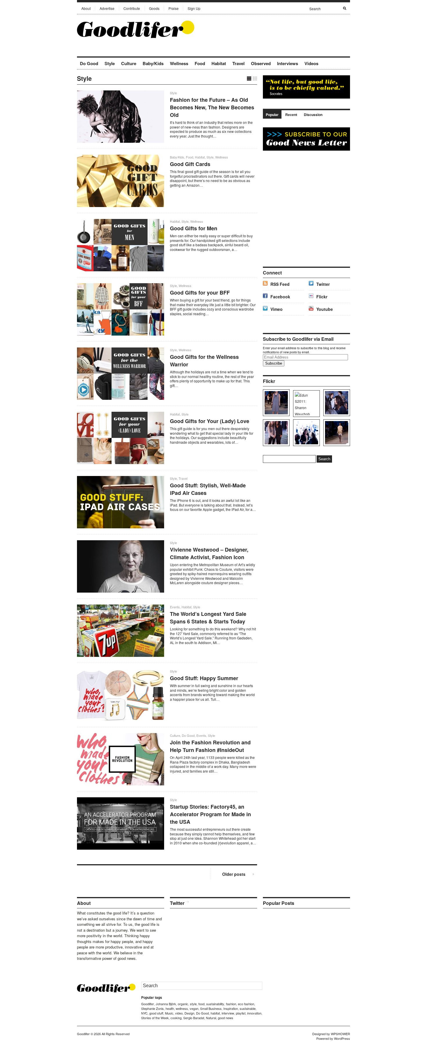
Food (200, 63)
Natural (211, 1017)
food (201, 1003)
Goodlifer (147, 1003)
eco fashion (246, 1003)
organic (183, 1003)
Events (175, 607)
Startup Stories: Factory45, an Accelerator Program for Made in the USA (210, 814)
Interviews (287, 63)
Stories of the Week (155, 1017)
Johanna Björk (166, 1003)
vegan (194, 1008)
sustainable (248, 1008)
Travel (238, 63)
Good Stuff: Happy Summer (204, 678)
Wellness (179, 63)
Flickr (321, 296)
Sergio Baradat (193, 1017)
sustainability (215, 1003)
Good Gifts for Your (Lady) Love (209, 421)
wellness (182, 1008)
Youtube (324, 309)
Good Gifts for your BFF (200, 292)
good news (225, 1017)
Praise (173, 8)
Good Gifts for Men (193, 228)
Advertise (107, 8)
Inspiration (230, 1008)
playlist (240, 1013)
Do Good (89, 63)
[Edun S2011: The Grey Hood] (275, 402)
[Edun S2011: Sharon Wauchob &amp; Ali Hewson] (275, 432)
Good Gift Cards (190, 164)
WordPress (342, 1038)
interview (228, 1013)
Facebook (280, 296)
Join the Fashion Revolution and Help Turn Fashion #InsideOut (210, 746)
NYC (144, 1013)
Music (169, 1013)
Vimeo (276, 309)
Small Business (211, 1008)
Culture (128, 63)
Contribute (131, 8)
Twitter (323, 284)
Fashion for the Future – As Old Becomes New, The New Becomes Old (212, 107)
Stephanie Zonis (152, 1008)
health (170, 1008)
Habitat (218, 63)
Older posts (233, 874)
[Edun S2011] (335, 432)
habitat (215, 1013)
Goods (154, 8)
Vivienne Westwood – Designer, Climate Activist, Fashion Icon (209, 553)
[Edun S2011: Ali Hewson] (335, 402)
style (193, 1003)
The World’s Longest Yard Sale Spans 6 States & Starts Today (208, 617)
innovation (254, 1013)
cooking (176, 1017)
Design (189, 1013)
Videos (311, 63)
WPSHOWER (340, 1033)
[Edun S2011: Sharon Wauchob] (305, 403)
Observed (261, 63)
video (179, 1013)
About (86, 8)
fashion (231, 1003)
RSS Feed (280, 284)
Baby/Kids (153, 63)
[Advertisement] (282, 29)
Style (110, 63)
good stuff (156, 1013)
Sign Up (194, 8)
